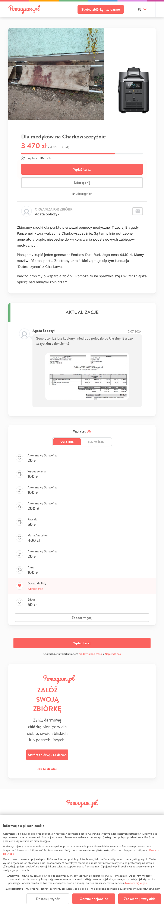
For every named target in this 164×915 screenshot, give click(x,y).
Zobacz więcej (82, 617)
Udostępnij (82, 182)
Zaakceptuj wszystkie (139, 898)
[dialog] (82, 865)
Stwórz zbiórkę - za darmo (100, 9)
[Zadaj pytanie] (137, 211)
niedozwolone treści (90, 654)
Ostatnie (67, 442)
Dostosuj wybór (48, 898)
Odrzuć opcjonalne (94, 898)
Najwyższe (96, 442)
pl (139, 9)
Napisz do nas (113, 654)
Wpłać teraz (82, 169)
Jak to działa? (47, 769)
